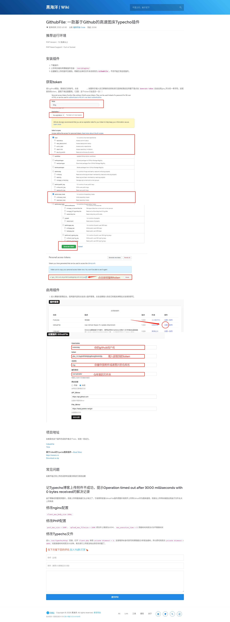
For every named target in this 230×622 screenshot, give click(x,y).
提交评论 (115, 597)
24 (49, 447)
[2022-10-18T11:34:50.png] (95, 149)
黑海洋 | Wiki (57, 7)
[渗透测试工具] (165, 613)
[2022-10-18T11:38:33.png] (90, 267)
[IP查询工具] (158, 613)
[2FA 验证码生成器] (179, 613)
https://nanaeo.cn (52, 455)
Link (126, 614)
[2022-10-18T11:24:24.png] (115, 315)
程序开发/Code (79, 27)
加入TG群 (75, 549)
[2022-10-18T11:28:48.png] (105, 377)
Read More (77, 452)
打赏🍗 (84, 549)
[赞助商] (51, 613)
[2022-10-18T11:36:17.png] (99, 230)
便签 (142, 614)
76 (47, 447)
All (119, 614)
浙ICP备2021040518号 (72, 616)
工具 (134, 614)
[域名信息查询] (172, 613)
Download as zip (52, 458)
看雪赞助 (97, 613)
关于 (150, 614)
